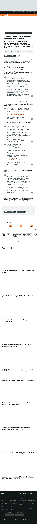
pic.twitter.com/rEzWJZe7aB (15, 114)
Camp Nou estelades (29, 11)
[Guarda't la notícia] (19, 56)
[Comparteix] (22, 56)
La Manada (20, 211)
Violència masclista (9, 55)
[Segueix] (15, 56)
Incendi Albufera (19, 11)
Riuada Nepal (23, 11)
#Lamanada (16, 159)
